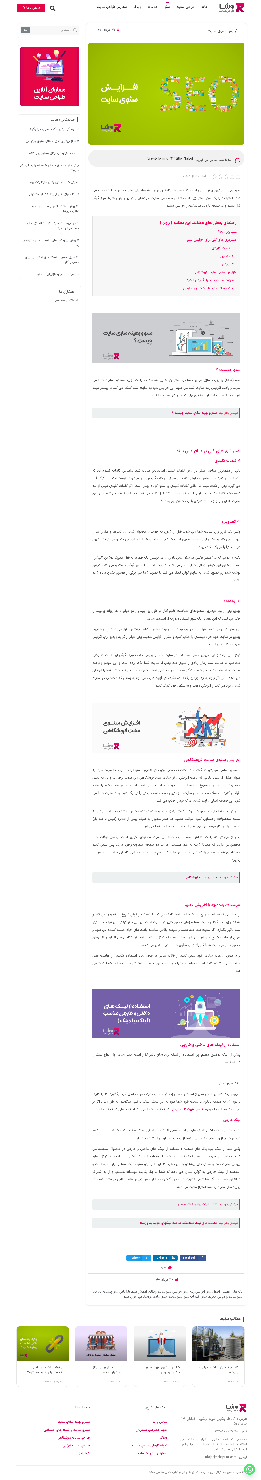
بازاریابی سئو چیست (116, 1291)
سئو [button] (167, 7)
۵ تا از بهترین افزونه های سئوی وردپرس (52, 141)
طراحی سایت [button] (185, 7)
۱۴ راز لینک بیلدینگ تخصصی (197, 1204)
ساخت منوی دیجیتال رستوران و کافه (54, 153)
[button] (53, 8)
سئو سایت (175, 1296)
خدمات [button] (153, 7)
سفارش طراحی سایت (112, 7)
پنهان (166, 223)
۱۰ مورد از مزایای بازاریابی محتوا (57, 274)
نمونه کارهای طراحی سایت (149, 1445)
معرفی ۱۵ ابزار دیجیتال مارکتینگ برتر (54, 182)
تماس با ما (160, 1422)
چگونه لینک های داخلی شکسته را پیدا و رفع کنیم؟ (45, 1370)
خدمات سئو (192, 1296)
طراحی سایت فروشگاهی (201, 877)
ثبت (25, 30)
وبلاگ (137, 7)
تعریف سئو (208, 1296)
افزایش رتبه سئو (194, 1291)
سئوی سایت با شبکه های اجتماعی (67, 1429)
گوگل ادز (84, 1453)
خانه (204, 7)
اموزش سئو (139, 1291)
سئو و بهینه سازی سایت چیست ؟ (194, 412)
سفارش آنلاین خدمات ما (151, 1453)
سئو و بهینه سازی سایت (74, 1422)
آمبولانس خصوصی (66, 300)
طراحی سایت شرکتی (76, 1445)
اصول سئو (213, 1291)
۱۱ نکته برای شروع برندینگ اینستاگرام (54, 194)
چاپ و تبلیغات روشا (174, 1472)
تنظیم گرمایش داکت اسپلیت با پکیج (54, 129)
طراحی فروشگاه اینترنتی (187, 1109)
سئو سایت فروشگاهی (152, 1296)
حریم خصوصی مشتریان (151, 1429)
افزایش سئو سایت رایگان (165, 1291)
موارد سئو (130, 1296)
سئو (163, 1267)
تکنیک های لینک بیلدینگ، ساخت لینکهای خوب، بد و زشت (178, 1223)
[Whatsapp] (249, 1469)
